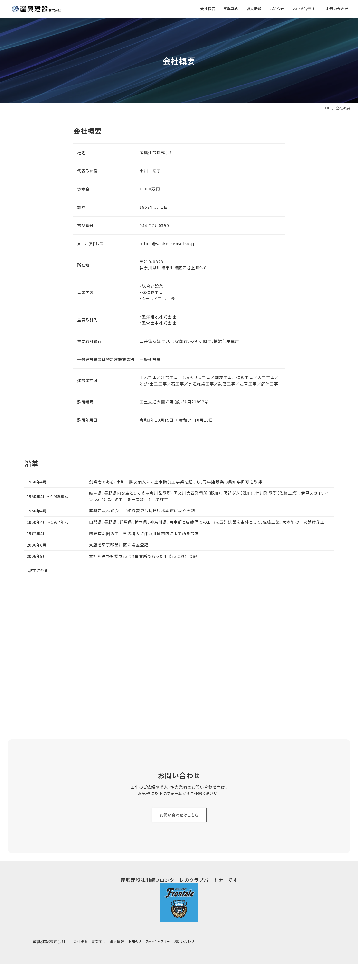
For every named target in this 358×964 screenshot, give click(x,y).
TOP (326, 107)
